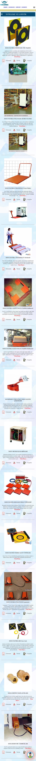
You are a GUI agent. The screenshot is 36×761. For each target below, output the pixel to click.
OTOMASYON (11, 7)
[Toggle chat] (30, 755)
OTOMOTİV (24, 7)
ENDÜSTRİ (18, 7)
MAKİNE (5, 7)
